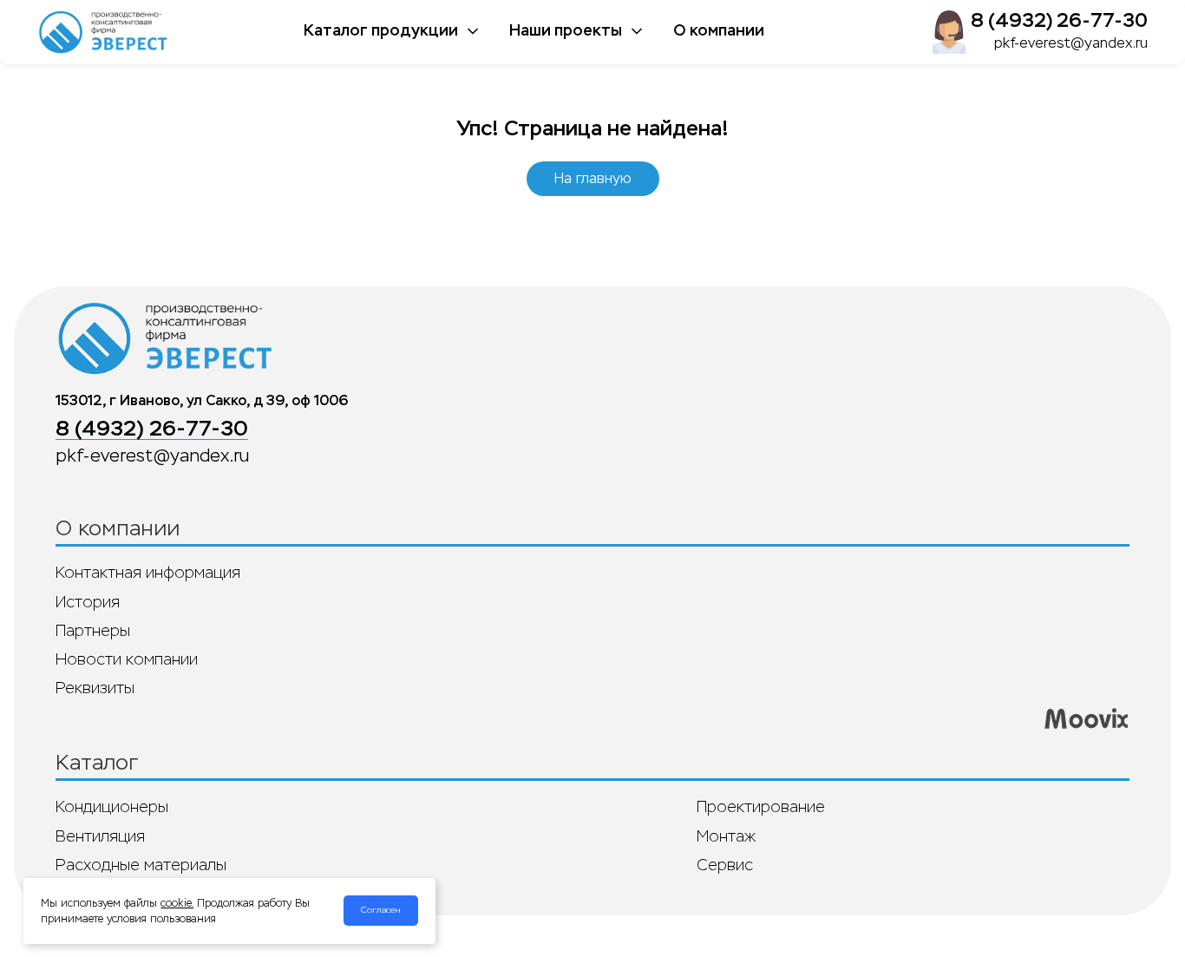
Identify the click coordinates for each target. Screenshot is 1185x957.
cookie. (176, 903)
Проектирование (761, 807)
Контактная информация (148, 572)
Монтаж (726, 836)
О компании (718, 30)
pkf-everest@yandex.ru (1071, 43)
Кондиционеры (112, 807)
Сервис (725, 865)
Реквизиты (95, 688)
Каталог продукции (381, 30)
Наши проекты (565, 30)
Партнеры (93, 630)
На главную (593, 178)
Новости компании (127, 659)
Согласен (381, 910)
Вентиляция (100, 836)
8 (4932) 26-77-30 (1059, 20)
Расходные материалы (141, 865)
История (88, 602)
